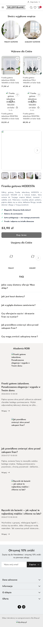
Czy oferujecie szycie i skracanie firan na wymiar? (17, 315)
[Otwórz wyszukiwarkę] (31, 7)
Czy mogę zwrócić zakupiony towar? (19, 336)
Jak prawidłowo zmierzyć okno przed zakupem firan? (19, 326)
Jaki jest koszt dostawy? (13, 296)
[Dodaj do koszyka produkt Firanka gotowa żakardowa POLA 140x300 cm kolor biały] (38, 71)
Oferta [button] (5, 598)
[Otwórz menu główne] (2, 7)
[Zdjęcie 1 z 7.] (4, 175)
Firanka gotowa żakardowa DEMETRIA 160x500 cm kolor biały (31, 116)
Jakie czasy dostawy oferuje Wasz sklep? (18, 286)
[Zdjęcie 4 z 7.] (29, 175)
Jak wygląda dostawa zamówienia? (18, 305)
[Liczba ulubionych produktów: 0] (35, 7)
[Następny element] (38, 31)
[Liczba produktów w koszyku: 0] (39, 7)
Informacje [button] (7, 586)
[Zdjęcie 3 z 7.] (21, 175)
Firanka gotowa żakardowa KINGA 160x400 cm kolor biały (10, 80)
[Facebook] (19, 607)
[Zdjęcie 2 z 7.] (13, 175)
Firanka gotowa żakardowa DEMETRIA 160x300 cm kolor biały (10, 116)
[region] (21, 33)
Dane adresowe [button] (9, 579)
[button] (37, 150)
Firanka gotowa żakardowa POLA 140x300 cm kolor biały (31, 80)
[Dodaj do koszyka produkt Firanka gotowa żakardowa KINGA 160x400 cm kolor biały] (17, 71)
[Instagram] (23, 607)
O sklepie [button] (6, 592)
